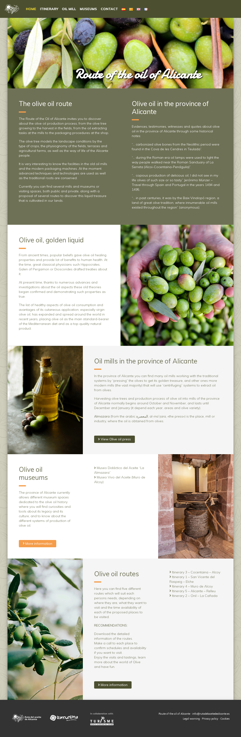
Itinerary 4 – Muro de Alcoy (192, 586)
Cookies (225, 718)
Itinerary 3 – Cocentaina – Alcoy (195, 572)
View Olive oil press (115, 439)
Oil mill (69, 9)
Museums (88, 9)
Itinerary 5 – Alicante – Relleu (193, 591)
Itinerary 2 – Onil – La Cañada (194, 596)
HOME (31, 9)
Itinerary (49, 9)
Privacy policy (210, 718)
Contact (109, 9)
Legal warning (191, 718)
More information (38, 543)
